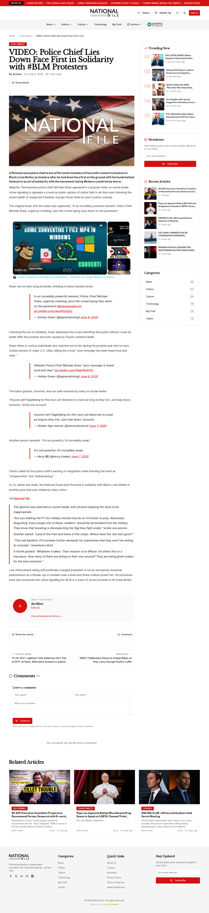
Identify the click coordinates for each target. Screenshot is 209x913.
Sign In (194, 12)
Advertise (112, 872)
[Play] (119, 252)
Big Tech (117, 24)
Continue (25, 720)
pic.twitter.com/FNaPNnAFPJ (74, 370)
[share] (101, 225)
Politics (65, 24)
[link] (18, 226)
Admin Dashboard (116, 887)
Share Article (22, 82)
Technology (100, 24)
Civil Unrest (25, 36)
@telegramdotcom (69, 306)
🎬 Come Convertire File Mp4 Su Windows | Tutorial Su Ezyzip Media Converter (59, 227)
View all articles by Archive (47, 616)
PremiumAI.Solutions (108, 904)
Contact (111, 867)
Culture (82, 24)
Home (12, 36)
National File (22, 498)
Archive (135, 24)
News (50, 24)
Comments (126, 634)
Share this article (24, 634)
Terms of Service (115, 882)
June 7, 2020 (97, 425)
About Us (111, 862)
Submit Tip (165, 12)
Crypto (61, 887)
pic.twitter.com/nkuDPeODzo (53, 311)
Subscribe (172, 163)
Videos (146, 12)
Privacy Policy (114, 877)
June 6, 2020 (89, 317)
